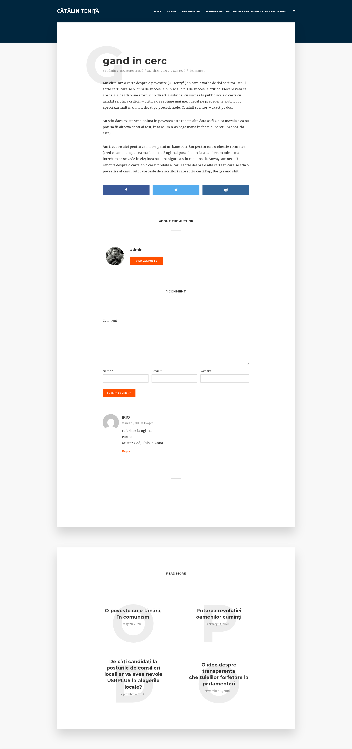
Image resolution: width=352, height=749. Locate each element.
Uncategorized (133, 71)
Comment (110, 320)
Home (157, 11)
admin (111, 71)
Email (157, 371)
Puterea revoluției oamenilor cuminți (218, 614)
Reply (126, 451)
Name (108, 371)
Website (205, 371)
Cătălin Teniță (78, 11)
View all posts (146, 260)
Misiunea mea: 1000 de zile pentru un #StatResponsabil (246, 11)
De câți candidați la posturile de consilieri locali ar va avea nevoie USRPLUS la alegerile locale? (133, 674)
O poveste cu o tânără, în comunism (133, 614)
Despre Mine (191, 11)
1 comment (197, 71)
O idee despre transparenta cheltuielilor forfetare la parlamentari (219, 674)
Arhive (171, 11)
